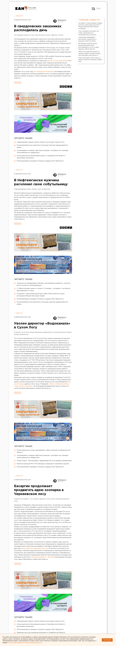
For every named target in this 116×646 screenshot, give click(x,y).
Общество (18, 82)
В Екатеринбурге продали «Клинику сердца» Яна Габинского (40, 161)
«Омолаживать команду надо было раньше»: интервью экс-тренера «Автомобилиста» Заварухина (42, 151)
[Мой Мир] (68, 86)
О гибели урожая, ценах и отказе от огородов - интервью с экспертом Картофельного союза (43, 289)
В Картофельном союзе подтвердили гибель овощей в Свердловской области (43, 451)
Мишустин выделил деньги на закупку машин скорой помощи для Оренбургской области (89, 53)
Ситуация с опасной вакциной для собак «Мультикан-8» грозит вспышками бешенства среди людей (41, 295)
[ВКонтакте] (61, 86)
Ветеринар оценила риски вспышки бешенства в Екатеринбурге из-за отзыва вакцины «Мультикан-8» (88, 46)
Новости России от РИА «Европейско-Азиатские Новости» (21, 8)
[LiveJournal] (71, 86)
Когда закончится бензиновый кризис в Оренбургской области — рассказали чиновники (41, 157)
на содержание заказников (44, 71)
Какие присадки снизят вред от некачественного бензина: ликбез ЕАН (90, 59)
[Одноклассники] (63, 86)
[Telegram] (66, 86)
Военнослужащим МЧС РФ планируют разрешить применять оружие (43, 463)
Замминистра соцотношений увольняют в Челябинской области (41, 632)
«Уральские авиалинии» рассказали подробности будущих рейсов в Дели (87, 39)
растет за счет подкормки (57, 60)
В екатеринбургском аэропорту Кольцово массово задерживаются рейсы (42, 146)
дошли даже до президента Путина (34, 548)
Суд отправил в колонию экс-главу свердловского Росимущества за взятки (88, 33)
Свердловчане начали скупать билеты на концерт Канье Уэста (40, 142)
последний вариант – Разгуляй (42, 557)
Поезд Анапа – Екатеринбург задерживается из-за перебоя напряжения (44, 460)
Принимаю (107, 640)
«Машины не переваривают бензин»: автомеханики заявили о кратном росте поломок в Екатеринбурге (43, 284)
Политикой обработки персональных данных (25, 642)
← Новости (18, 16)
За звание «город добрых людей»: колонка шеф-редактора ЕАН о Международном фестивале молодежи (90, 26)
